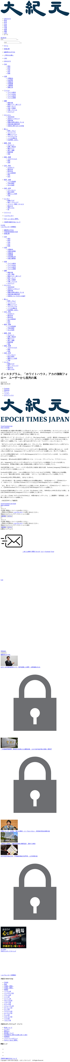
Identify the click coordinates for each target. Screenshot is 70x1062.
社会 (5, 24)
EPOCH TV (7, 18)
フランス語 (7, 995)
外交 (9, 71)
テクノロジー (12, 190)
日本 (5, 64)
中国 (5, 27)
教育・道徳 (7, 179)
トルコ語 (7, 1018)
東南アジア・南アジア (14, 104)
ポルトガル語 (8, 1000)
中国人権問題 (12, 258)
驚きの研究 (11, 192)
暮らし (6, 129)
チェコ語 (7, 1015)
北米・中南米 (12, 108)
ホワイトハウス (9, 395)
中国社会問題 (12, 251)
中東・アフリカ (12, 110)
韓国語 (6, 989)
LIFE (5, 33)
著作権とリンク (9, 1033)
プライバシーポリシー (11, 1038)
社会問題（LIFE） (13, 140)
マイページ (7, 212)
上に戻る (3, 949)
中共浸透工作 (12, 256)
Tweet (52, 551)
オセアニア (11, 112)
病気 (9, 160)
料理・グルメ (12, 131)
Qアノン (6, 391)
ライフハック (12, 132)
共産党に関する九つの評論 (16, 126)
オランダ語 (7, 1004)
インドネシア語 (9, 993)
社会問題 (10, 80)
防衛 (5, 26)
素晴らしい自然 (12, 193)
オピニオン (7, 115)
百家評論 (10, 120)
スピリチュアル (12, 136)
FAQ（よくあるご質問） (11, 219)
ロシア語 (7, 1009)
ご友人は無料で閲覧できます (31, 551)
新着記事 (7, 49)
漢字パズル (11, 207)
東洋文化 (10, 169)
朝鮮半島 (10, 102)
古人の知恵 (11, 185)
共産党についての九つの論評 (16, 296)
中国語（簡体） (9, 986)
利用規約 (7, 1036)
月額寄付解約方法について (12, 222)
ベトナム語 (7, 991)
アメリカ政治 (12, 92)
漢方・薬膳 (11, 150)
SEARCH (3, 37)
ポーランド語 (8, 1007)
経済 (5, 22)
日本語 (6, 982)
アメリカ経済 (12, 96)
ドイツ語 (7, 997)
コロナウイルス (12, 159)
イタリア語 (7, 1002)
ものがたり (11, 167)
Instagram (6, 390)
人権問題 (10, 85)
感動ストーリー (12, 134)
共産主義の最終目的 (14, 124)
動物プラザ (11, 200)
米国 (5, 29)
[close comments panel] (1, 507)
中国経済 (10, 82)
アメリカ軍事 (12, 97)
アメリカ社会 (12, 94)
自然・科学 (7, 188)
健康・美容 (7, 143)
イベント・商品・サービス (16, 204)
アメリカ (7, 90)
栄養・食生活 (12, 146)
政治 (5, 20)
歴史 (9, 174)
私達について (8, 1027)
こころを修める (12, 138)
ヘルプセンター (9, 215)
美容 (9, 154)
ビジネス (7, 1029)
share (2, 427)
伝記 (9, 176)
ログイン (10, 516)
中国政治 (10, 78)
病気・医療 (7, 157)
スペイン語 (7, 998)
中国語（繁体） (9, 988)
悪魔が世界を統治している (16, 122)
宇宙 (9, 195)
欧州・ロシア (12, 106)
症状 (9, 162)
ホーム (6, 45)
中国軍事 (10, 83)
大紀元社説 (11, 117)
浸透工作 (10, 87)
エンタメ (7, 198)
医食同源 (10, 152)
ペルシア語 (7, 1020)
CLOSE (3, 225)
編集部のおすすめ (9, 52)
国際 (5, 31)
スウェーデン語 (9, 1006)
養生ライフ (11, 148)
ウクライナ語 (8, 1011)
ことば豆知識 (12, 326)
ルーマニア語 (8, 1013)
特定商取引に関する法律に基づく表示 (15, 1035)
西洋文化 (10, 171)
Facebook (6, 388)
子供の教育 (11, 183)
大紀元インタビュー (14, 118)
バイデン (7, 393)
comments (6, 427)
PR (8, 209)
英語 (5, 984)
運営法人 (7, 1031)
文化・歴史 (7, 165)
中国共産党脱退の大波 (11, 232)
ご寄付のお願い (9, 55)
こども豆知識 (12, 181)
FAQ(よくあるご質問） (11, 1040)
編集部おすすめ (9, 230)
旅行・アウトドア (13, 202)
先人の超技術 (12, 173)
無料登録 (3, 516)
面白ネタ (10, 206)
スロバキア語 (8, 1016)
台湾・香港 (11, 274)
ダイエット (11, 145)
